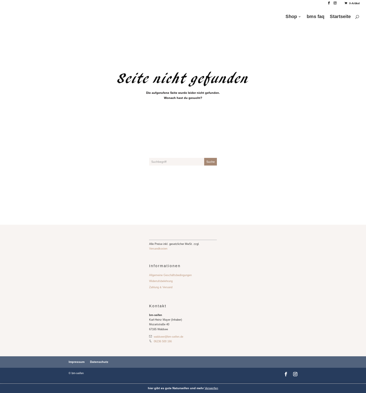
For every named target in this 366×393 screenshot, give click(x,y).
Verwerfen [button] (211, 388)
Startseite (340, 17)
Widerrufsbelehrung (161, 281)
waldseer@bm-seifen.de (168, 336)
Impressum (77, 362)
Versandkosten (158, 248)
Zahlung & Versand (160, 287)
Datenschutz (99, 362)
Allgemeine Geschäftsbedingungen (170, 275)
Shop (291, 17)
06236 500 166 (162, 341)
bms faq (315, 17)
